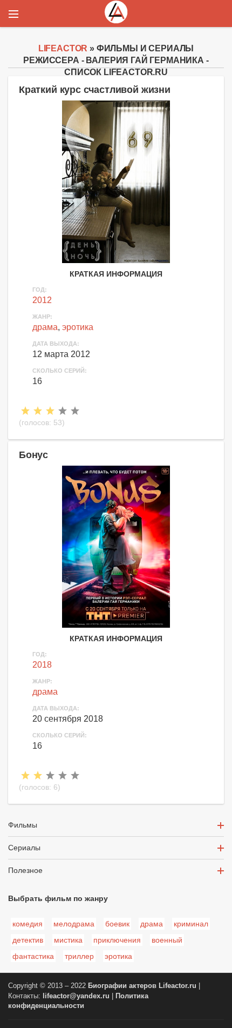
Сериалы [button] (24, 847)
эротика (77, 327)
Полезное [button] (25, 870)
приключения (117, 940)
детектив (27, 940)
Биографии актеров (122, 986)
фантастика (33, 956)
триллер (79, 956)
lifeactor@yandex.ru (76, 996)
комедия (27, 923)
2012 (42, 300)
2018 (42, 664)
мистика (68, 940)
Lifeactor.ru (177, 986)
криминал (191, 923)
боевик (117, 923)
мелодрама (73, 923)
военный (167, 940)
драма (45, 327)
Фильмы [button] (22, 825)
